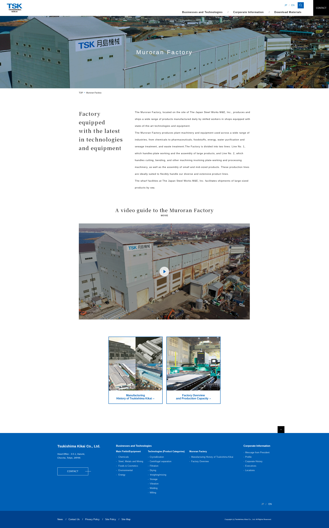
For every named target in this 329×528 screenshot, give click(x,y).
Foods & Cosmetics (128, 466)
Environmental (125, 470)
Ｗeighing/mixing (158, 474)
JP (285, 5)
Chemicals (123, 457)
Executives (250, 466)
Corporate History (254, 461)
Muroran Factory (198, 451)
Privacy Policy (92, 519)
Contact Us (74, 519)
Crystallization (157, 457)
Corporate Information (256, 445)
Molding (153, 488)
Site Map (125, 519)
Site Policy (110, 519)
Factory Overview (200, 461)
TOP (81, 93)
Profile (248, 457)
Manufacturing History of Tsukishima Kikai (212, 457)
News (60, 519)
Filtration (154, 466)
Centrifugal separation (160, 461)
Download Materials (287, 12)
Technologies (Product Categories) (166, 451)
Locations (250, 470)
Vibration (154, 483)
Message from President (257, 452)
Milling (153, 492)
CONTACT (321, 8)
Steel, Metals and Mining (130, 461)
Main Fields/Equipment (128, 451)
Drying (153, 470)
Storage (153, 479)
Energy (121, 474)
